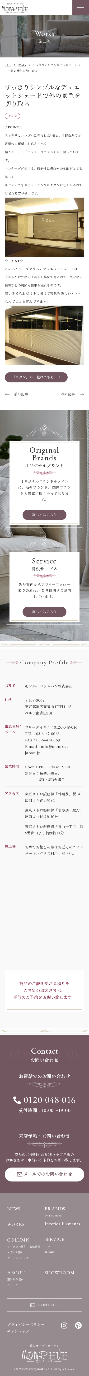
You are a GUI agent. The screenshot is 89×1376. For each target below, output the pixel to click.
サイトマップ (18, 1331)
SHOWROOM (60, 1273)
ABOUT (16, 1272)
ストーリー (14, 1285)
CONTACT (48, 1304)
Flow (47, 1246)
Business (49, 1251)
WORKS (16, 1224)
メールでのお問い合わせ (47, 1174)
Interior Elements (62, 1223)
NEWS (13, 1209)
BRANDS (55, 1209)
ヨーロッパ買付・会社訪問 (23, 1246)
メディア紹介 (15, 1252)
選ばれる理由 (15, 1279)
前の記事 (21, 394)
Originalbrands (54, 1215)
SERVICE (55, 1239)
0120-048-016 (49, 1100)
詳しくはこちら (44, 515)
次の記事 (68, 394)
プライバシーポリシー (25, 1324)
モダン (12, 116)
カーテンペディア (18, 1258)
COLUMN (18, 1240)
